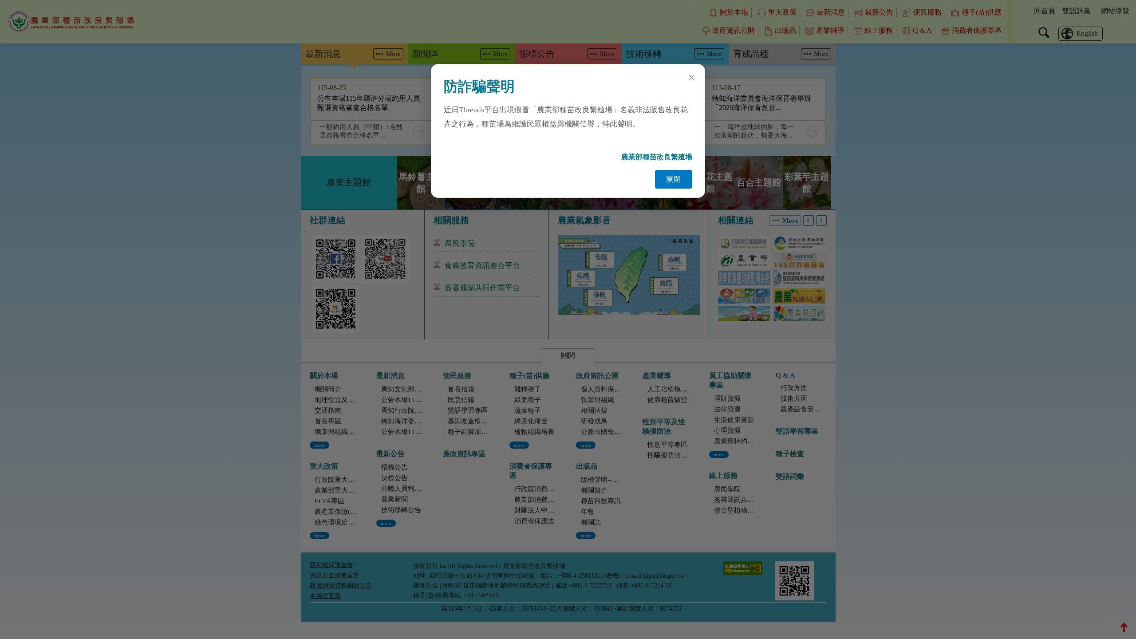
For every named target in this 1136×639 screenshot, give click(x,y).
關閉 (674, 179)
